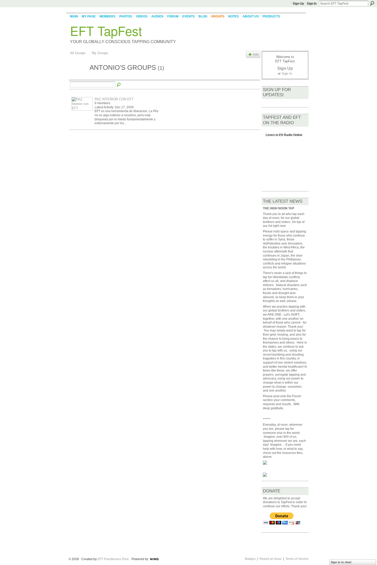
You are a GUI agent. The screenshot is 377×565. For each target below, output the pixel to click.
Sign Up (298, 3)
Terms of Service (297, 559)
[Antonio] (78, 77)
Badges (250, 559)
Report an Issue (271, 559)
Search (372, 3)
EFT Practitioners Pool (112, 559)
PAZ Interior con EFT (114, 99)
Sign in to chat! (341, 562)
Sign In (311, 3)
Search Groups (119, 85)
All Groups (78, 53)
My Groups (100, 53)
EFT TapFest (106, 31)
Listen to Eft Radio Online (284, 136)
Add (256, 54)
